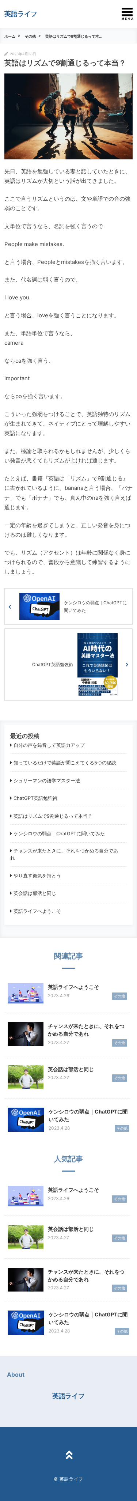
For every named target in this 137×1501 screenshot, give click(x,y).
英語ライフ (20, 14)
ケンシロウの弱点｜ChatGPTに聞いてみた (59, 833)
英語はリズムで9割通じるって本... (73, 36)
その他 (30, 36)
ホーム (9, 36)
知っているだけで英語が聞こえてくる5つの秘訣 (65, 762)
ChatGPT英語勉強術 (35, 798)
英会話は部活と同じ (35, 893)
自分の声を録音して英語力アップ (49, 745)
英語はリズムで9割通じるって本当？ (53, 816)
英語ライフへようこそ (37, 911)
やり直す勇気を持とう (37, 875)
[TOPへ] (69, 1456)
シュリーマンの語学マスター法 (47, 780)
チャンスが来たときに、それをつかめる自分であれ (64, 854)
